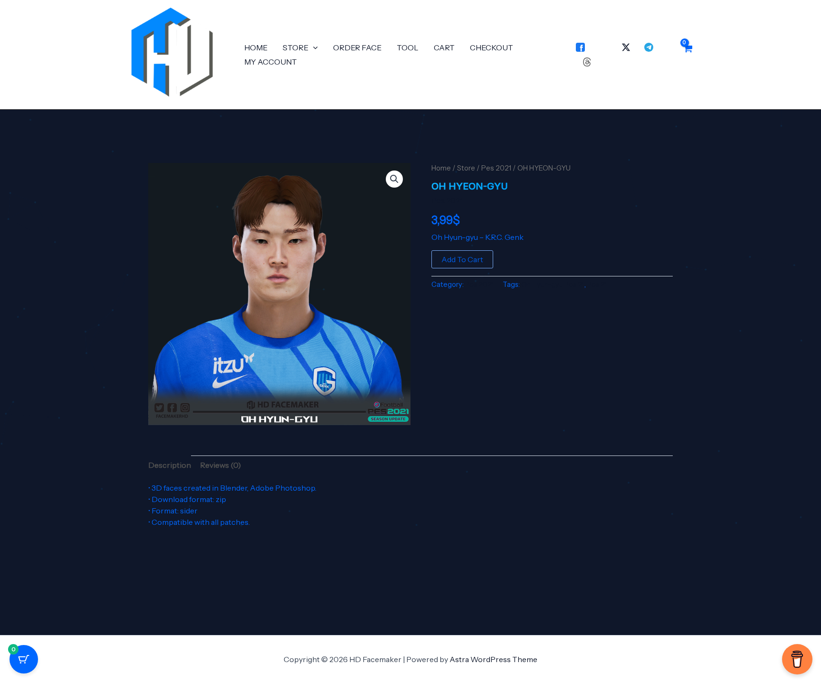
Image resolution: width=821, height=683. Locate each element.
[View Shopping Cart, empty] (687, 54)
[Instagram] (603, 47)
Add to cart (462, 259)
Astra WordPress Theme (493, 659)
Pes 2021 (496, 168)
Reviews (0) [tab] (220, 465)
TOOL (408, 47)
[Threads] (587, 61)
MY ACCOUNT (270, 61)
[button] (313, 47)
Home (441, 168)
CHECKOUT (491, 47)
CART (444, 47)
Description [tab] (169, 465)
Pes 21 (597, 284)
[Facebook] (580, 47)
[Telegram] (648, 47)
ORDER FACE (357, 47)
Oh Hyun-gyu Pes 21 (552, 284)
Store (466, 168)
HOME (255, 47)
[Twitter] (625, 47)
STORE (295, 47)
